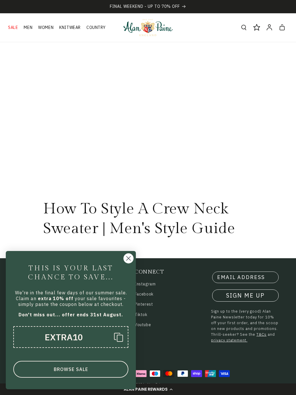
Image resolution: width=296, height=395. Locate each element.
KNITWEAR (70, 27)
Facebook (144, 294)
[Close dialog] (128, 258)
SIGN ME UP (245, 295)
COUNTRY (96, 27)
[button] (148, 389)
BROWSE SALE (71, 369)
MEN (28, 27)
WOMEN (45, 27)
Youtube (143, 324)
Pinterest (144, 304)
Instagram (145, 284)
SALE (13, 27)
